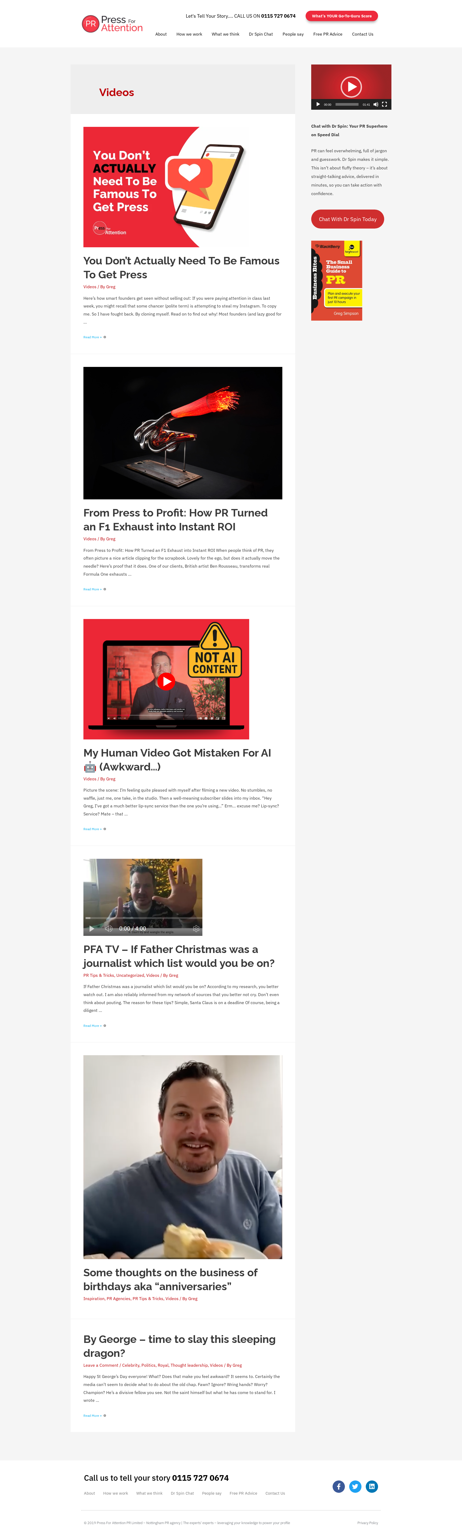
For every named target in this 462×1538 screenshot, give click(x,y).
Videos (90, 286)
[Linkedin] (372, 1486)
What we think (225, 34)
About (161, 34)
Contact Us (363, 34)
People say (293, 34)
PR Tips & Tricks (98, 975)
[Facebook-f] (339, 1486)
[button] (351, 87)
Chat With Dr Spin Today (348, 219)
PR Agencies (118, 1298)
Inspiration (94, 1298)
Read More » (92, 337)
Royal (163, 1365)
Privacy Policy (367, 1523)
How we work (189, 34)
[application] (351, 87)
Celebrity (130, 1365)
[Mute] (376, 104)
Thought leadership (189, 1365)
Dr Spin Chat (261, 34)
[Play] (318, 104)
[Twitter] (355, 1486)
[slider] (347, 104)
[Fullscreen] (384, 104)
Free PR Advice (327, 34)
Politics (148, 1365)
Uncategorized (130, 975)
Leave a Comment (100, 1365)
